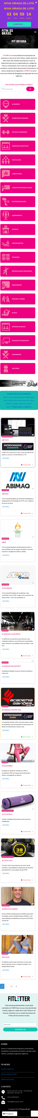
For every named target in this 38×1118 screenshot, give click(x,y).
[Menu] (35, 31)
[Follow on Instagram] (6, 1058)
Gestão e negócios (7, 1069)
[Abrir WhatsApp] (33, 1113)
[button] (27, 464)
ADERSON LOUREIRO (10, 909)
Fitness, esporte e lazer (9, 1074)
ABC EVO (5, 440)
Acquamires (7, 766)
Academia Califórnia (11, 634)
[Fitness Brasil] (12, 31)
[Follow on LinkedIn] (10, 1058)
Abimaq (5, 494)
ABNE (4, 542)
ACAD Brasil (7, 588)
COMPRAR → (19, 24)
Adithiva (6, 957)
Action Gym (7, 860)
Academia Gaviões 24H (11, 710)
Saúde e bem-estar (7, 1079)
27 (11, 986)
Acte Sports (7, 814)
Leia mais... (6, 458)
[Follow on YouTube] (14, 1058)
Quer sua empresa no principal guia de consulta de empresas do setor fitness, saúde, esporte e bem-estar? (19, 400)
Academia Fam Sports (11, 666)
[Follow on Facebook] (2, 1058)
